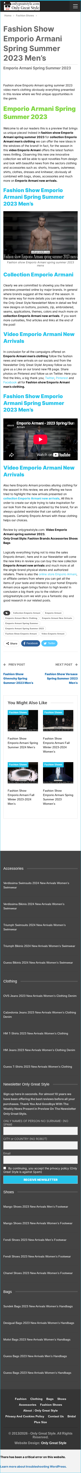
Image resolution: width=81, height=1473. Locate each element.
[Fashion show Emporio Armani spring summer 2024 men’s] (23, 720)
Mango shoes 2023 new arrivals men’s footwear (35, 1206)
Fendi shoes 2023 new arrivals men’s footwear (34, 1239)
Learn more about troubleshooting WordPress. (33, 1466)
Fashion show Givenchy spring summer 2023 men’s (18, 678)
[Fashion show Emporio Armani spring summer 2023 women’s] (58, 772)
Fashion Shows (18, 712)
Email (6, 1153)
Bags (50, 1399)
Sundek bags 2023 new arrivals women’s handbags (38, 1306)
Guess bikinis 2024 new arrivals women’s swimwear (38, 962)
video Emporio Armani (53, 634)
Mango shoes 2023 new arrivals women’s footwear (37, 1223)
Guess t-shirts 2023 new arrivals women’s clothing (37, 1066)
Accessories (27, 1404)
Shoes (61, 1399)
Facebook (10, 382)
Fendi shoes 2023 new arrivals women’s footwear (37, 1256)
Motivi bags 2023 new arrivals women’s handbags (36, 1339)
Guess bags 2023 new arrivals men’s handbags (35, 1356)
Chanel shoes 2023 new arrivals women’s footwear (38, 1273)
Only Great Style (53, 1443)
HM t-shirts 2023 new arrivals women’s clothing (35, 1033)
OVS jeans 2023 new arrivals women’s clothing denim (40, 995)
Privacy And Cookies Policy (24, 1416)
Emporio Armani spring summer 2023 (24, 628)
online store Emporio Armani (57, 574)
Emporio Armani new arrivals (57, 618)
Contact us (56, 1416)
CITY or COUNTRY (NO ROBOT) (25, 1139)
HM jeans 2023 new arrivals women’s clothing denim (39, 1050)
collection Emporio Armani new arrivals (31, 498)
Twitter (49, 378)
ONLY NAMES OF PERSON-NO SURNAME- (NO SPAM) (35, 1122)
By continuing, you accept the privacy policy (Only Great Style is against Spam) (40, 1170)
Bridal (72, 1416)
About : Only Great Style (40, 1410)
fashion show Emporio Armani (21, 634)
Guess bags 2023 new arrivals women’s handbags (37, 1372)
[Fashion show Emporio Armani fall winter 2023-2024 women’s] (58, 720)
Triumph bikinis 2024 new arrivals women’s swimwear (39, 946)
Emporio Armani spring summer (21, 623)
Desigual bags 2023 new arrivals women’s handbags (38, 1323)
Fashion (21, 1399)
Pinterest (62, 378)
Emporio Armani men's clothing (21, 618)
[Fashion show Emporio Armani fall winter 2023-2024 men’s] (23, 772)
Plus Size (40, 1422)
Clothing (36, 1399)
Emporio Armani (53, 613)
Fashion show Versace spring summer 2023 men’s (61, 678)
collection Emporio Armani (26, 613)
